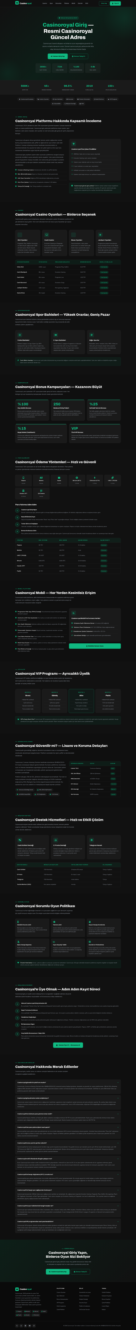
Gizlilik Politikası (106, 1292)
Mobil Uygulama (61, 1306)
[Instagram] (21, 1325)
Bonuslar (59, 3)
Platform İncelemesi (84, 1306)
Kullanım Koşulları (107, 1296)
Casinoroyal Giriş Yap (59, 1271)
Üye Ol (116, 3)
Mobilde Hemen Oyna (95, 646)
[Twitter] (17, 1325)
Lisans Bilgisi (105, 1306)
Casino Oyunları (44, 99)
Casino (44, 3)
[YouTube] (29, 1325)
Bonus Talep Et (79, 56)
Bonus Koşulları (106, 1299)
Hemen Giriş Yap (59, 56)
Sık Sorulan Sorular (84, 1309)
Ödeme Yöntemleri (84, 99)
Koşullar (118, 1325)
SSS (86, 3)
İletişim (104, 1309)
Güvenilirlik (57, 103)
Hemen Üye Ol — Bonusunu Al (69, 1045)
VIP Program (113, 99)
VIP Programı (60, 1303)
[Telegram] (25, 1325)
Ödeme (66, 3)
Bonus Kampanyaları (62, 1299)
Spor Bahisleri (58, 99)
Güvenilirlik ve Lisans (85, 1292)
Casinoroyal (71, 1325)
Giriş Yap (104, 3)
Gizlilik (113, 1325)
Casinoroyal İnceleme (27, 99)
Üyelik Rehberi (61, 1309)
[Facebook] (34, 1325)
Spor (51, 3)
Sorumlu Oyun (83, 1303)
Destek (80, 3)
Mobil (73, 3)
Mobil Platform (99, 99)
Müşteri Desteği (70, 103)
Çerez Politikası (106, 1303)
